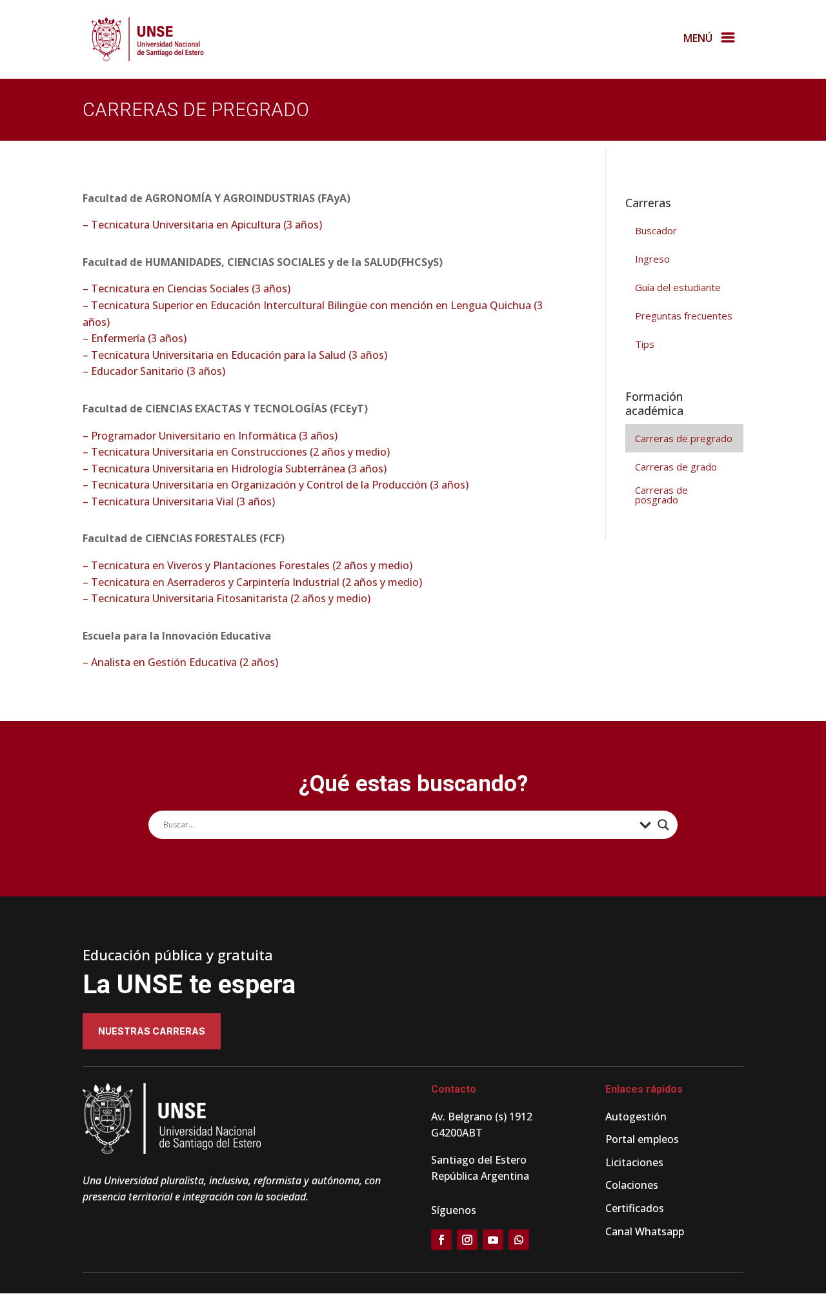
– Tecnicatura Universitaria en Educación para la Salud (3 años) (235, 355)
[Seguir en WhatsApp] (519, 1239)
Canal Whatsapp (644, 1231)
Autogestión (636, 1116)
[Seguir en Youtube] (493, 1239)
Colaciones (631, 1185)
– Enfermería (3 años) (134, 338)
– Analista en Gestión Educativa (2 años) (180, 662)
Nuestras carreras (151, 1031)
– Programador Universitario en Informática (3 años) (210, 436)
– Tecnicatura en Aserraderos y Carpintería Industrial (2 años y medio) (252, 582)
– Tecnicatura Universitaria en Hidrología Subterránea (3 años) (235, 468)
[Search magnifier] (663, 825)
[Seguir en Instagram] (467, 1239)
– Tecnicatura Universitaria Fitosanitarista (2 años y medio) (226, 598)
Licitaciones (634, 1162)
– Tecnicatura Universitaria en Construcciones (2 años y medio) (236, 452)
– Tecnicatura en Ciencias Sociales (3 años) (186, 288)
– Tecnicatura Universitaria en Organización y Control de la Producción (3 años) (275, 485)
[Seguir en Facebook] (441, 1239)
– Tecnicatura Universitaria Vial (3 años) (179, 501)
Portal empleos (642, 1139)
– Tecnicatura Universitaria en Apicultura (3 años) (202, 224)
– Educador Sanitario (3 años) (154, 371)
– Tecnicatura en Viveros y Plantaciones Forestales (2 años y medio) (247, 565)
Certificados (634, 1208)
